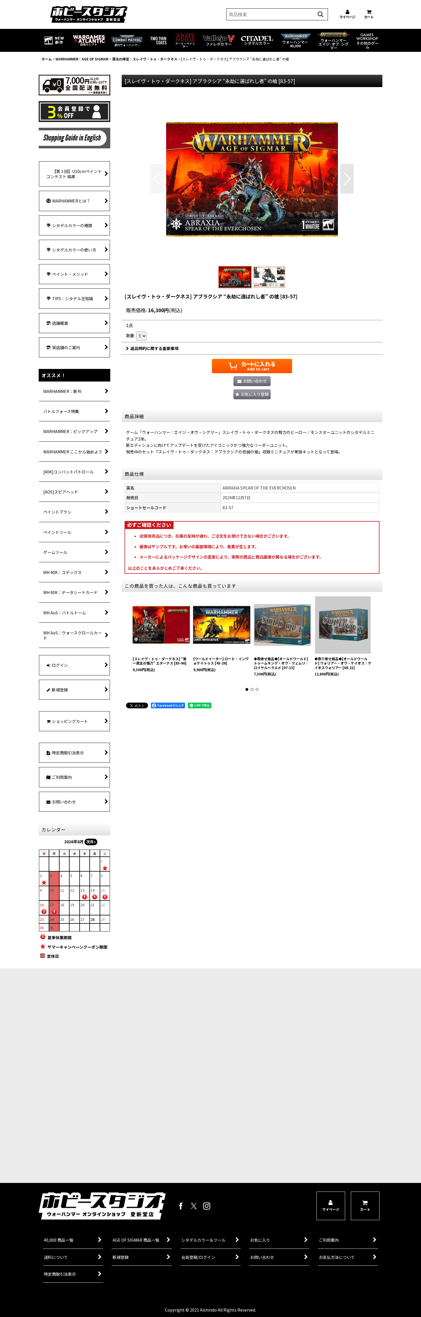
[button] (157, 179)
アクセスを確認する (108, 1144)
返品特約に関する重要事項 (154, 348)
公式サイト (108, 1166)
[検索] (320, 14)
